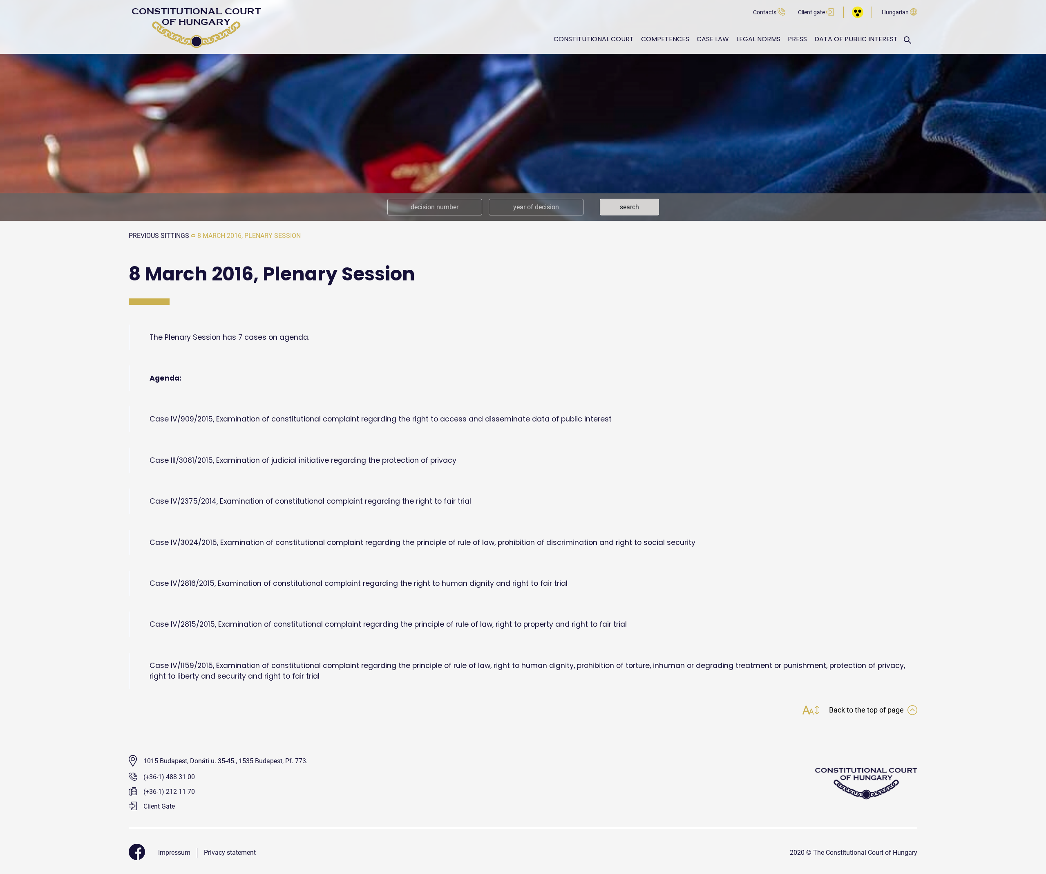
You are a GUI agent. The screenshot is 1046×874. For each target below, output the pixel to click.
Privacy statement (230, 852)
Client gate (812, 12)
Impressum (174, 852)
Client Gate (158, 806)
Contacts (765, 12)
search (629, 207)
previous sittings (159, 236)
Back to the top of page (867, 710)
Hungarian (896, 12)
